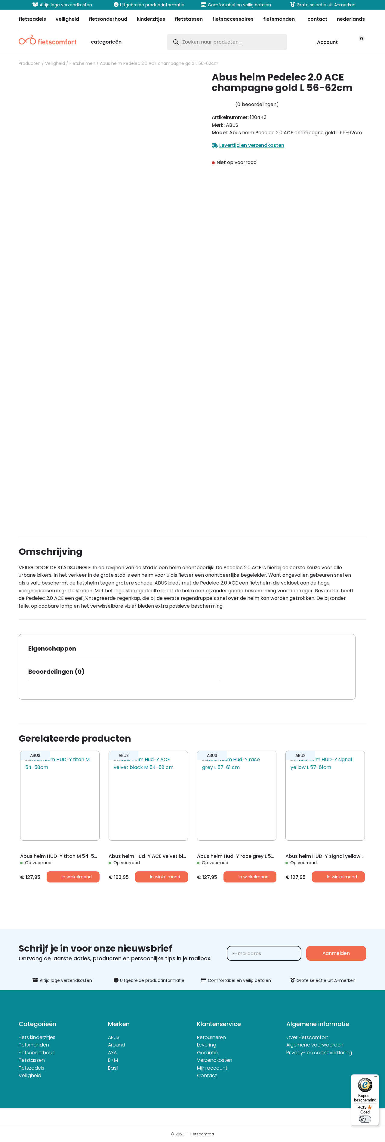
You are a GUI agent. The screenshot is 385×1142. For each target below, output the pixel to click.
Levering (206, 1044)
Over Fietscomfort (307, 1037)
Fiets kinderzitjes (37, 1037)
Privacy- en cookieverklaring (319, 1052)
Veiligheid (55, 63)
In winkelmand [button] (77, 877)
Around (116, 1044)
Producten (30, 63)
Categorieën (106, 42)
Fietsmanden (34, 1044)
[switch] (365, 1119)
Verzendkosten (214, 1060)
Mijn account (212, 1068)
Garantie (207, 1052)
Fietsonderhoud (37, 1052)
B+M (113, 1060)
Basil (113, 1068)
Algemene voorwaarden (314, 1044)
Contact (207, 1075)
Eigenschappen (52, 648)
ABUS (113, 1037)
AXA (112, 1052)
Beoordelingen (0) (56, 671)
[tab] (124, 650)
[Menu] (375, 1078)
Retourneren (211, 1037)
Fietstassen (32, 1060)
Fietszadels (31, 1068)
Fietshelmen (82, 63)
